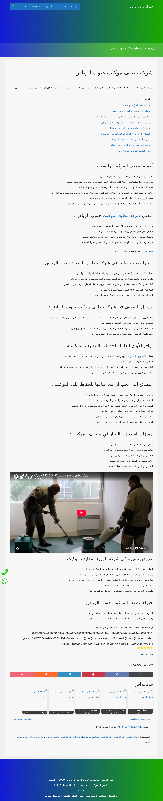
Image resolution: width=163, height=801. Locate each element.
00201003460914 (64, 784)
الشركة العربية (93, 784)
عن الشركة (36, 6)
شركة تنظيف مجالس (101, 737)
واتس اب (81, 790)
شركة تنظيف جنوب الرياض (140, 719)
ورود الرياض (59, 87)
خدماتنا (63, 6)
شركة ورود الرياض (140, 6)
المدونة (49, 6)
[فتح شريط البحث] (13, 6)
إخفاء (139, 99)
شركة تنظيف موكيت (122, 215)
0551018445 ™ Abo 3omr (130, 727)
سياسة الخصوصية (96, 795)
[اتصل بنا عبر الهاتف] (4, 573)
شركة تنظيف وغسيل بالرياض (58, 737)
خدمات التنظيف (132, 737)
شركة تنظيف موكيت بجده (22, 719)
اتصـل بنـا (23, 6)
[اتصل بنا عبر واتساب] (4, 581)
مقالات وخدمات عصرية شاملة (30, 737)
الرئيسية (74, 6)
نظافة (147, 742)
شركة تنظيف (118, 737)
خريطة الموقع (52, 795)
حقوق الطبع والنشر (73, 795)
